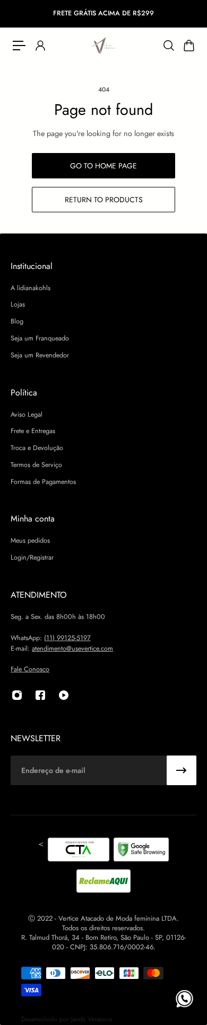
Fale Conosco (30, 669)
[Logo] (103, 45)
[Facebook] (40, 695)
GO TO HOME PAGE (103, 165)
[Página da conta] (40, 45)
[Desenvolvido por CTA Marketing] (78, 851)
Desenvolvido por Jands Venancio (67, 1019)
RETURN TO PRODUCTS (104, 199)
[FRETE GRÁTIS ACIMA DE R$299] (103, 13)
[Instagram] (17, 695)
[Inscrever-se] (181, 770)
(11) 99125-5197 (67, 638)
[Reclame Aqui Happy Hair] (103, 881)
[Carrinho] (188, 45)
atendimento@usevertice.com (72, 648)
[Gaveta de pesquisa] (168, 45)
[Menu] (19, 46)
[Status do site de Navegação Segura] (141, 851)
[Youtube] (63, 695)
